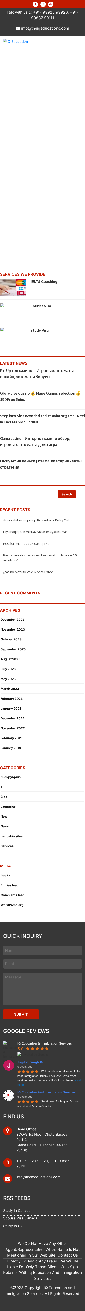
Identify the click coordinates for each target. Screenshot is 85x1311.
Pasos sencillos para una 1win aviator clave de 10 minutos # (40, 557)
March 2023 (10, 689)
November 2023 (13, 629)
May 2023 (8, 679)
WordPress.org (12, 905)
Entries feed (10, 885)
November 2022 (13, 728)
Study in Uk (12, 1226)
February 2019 (11, 738)
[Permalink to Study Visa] (13, 335)
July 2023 (8, 669)
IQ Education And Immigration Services (46, 1092)
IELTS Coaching (44, 281)
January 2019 (11, 748)
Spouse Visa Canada (20, 1218)
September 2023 (13, 649)
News (5, 826)
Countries (8, 806)
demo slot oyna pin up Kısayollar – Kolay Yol (36, 520)
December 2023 (13, 619)
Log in (5, 875)
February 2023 (12, 698)
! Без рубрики (11, 777)
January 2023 (11, 708)
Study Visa (40, 330)
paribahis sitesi (12, 836)
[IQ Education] (15, 41)
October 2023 (11, 639)
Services (7, 846)
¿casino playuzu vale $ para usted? (29, 572)
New (4, 816)
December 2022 (13, 718)
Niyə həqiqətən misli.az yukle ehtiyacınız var (35, 531)
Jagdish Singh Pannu (33, 1062)
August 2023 (10, 659)
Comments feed (12, 895)
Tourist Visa (41, 306)
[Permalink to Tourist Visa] (13, 311)
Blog (4, 796)
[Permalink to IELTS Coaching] (13, 287)
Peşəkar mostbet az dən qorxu (26, 543)
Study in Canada (17, 1210)
